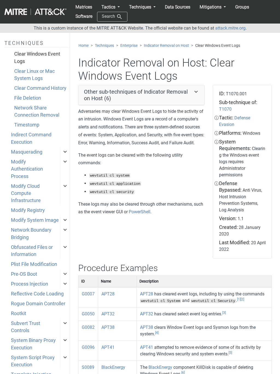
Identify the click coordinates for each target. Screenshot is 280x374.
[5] (230, 353)
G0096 (88, 347)
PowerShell (139, 211)
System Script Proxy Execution (33, 361)
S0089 (88, 367)
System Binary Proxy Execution (33, 344)
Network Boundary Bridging (31, 233)
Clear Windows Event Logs (37, 57)
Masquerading (26, 152)
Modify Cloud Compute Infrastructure (26, 193)
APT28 (108, 294)
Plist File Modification (34, 264)
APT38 (108, 327)
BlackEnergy (113, 367)
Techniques (104, 45)
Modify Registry (28, 210)
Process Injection (29, 284)
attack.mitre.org (230, 28)
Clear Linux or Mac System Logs (34, 74)
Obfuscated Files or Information (32, 250)
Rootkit (18, 313)
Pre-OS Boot (24, 274)
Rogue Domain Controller (38, 303)
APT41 (108, 347)
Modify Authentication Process (27, 169)
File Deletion (27, 98)
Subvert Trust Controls (25, 327)
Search (109, 16)
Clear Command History (40, 88)
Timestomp (26, 125)
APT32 (108, 314)
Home (83, 45)
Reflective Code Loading (37, 294)
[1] (239, 299)
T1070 (225, 109)
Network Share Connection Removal (36, 111)
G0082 (88, 327)
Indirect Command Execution (31, 138)
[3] (224, 313)
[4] (157, 333)
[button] (110, 7)
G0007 (88, 294)
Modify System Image (35, 220)
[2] (242, 299)
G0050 (88, 314)
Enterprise (129, 45)
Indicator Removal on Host (166, 45)
